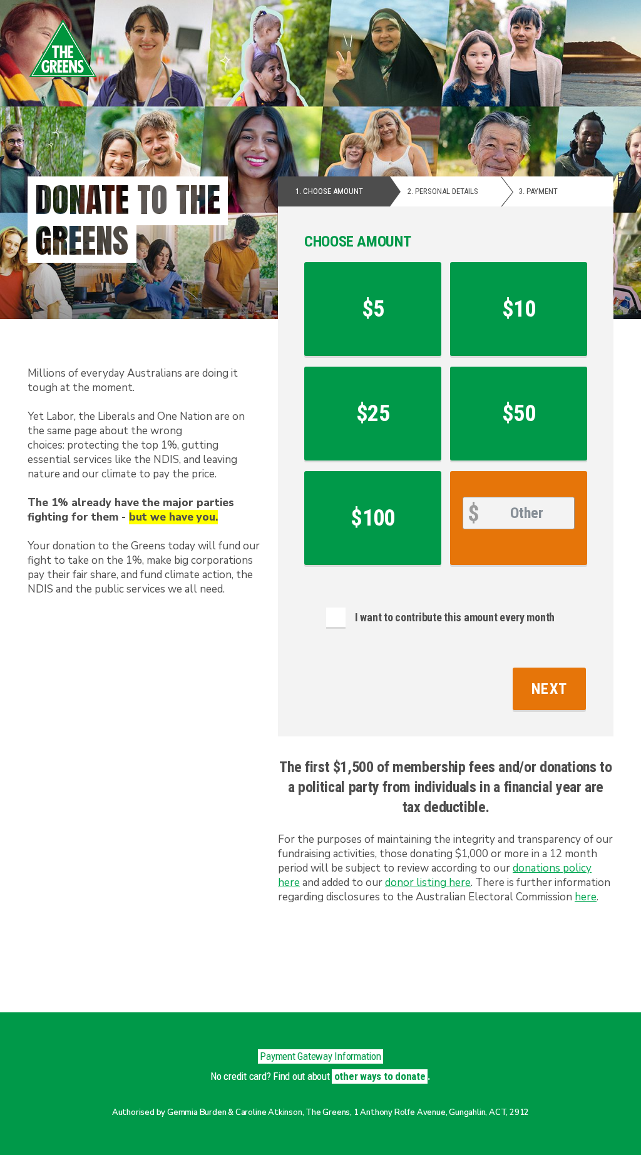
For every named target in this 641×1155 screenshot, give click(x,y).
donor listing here (428, 882)
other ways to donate (380, 1076)
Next (549, 689)
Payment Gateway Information (320, 1056)
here (586, 897)
